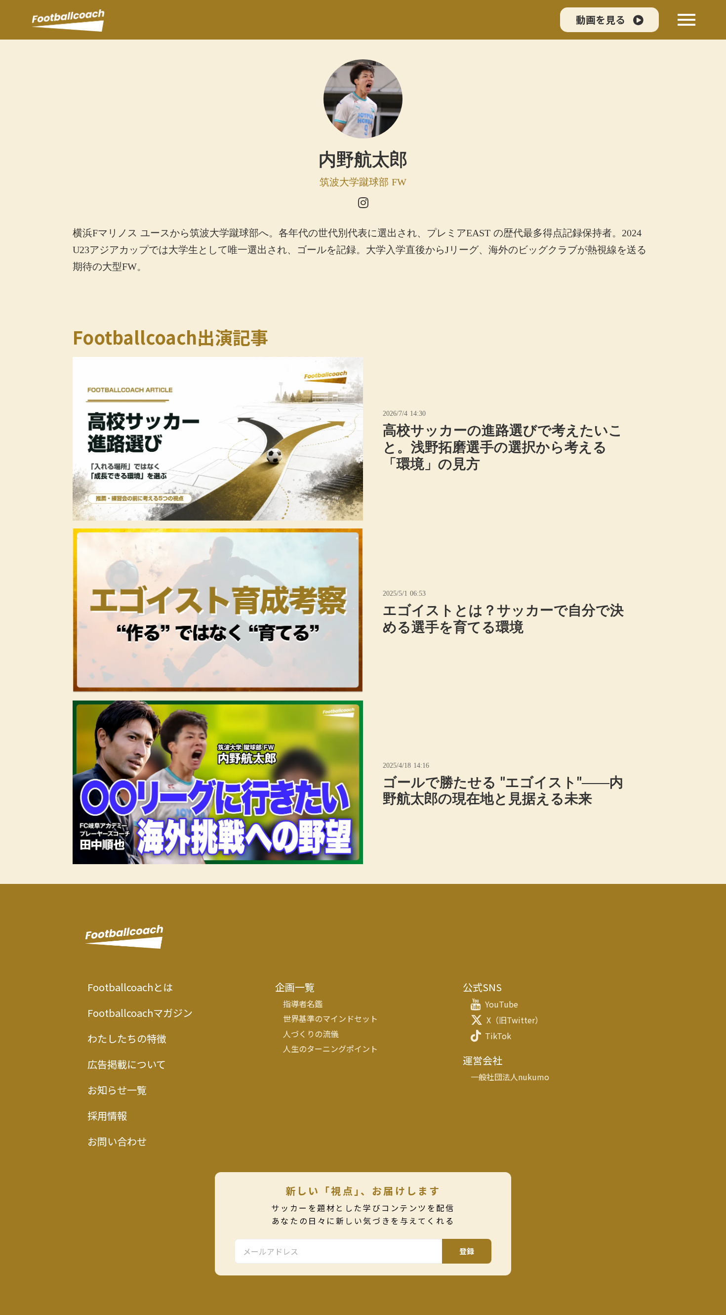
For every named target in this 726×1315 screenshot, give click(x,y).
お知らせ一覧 (117, 1090)
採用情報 (107, 1116)
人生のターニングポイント (330, 1048)
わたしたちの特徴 (126, 1039)
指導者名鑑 (303, 1003)
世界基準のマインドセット (330, 1018)
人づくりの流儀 (310, 1033)
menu (686, 20)
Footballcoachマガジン (140, 1013)
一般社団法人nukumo (510, 1076)
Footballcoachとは (130, 987)
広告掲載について (126, 1064)
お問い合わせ (117, 1141)
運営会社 (482, 1060)
